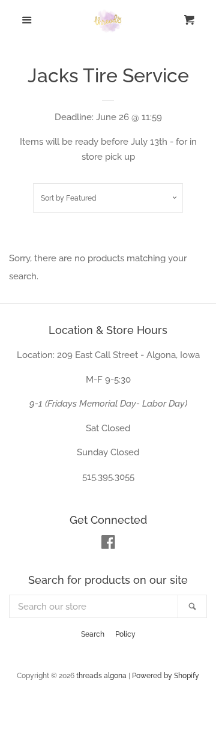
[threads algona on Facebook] (108, 544)
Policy (125, 634)
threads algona (101, 676)
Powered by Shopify (165, 676)
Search (92, 634)
